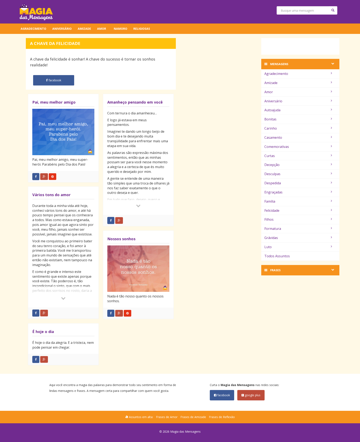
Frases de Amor (167, 417)
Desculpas (272, 174)
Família (269, 201)
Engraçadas (273, 192)
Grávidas (271, 237)
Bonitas (270, 119)
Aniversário (62, 29)
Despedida (272, 183)
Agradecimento (33, 29)
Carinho (270, 128)
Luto (268, 247)
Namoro (120, 29)
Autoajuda (272, 110)
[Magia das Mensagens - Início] (36, 11)
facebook (223, 395)
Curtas (269, 156)
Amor (101, 29)
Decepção (272, 164)
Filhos (269, 219)
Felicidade (271, 210)
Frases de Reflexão (222, 417)
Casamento (273, 137)
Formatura (272, 228)
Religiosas (141, 29)
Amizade (84, 29)
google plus (252, 395)
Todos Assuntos (277, 256)
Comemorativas (276, 146)
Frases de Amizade (193, 417)
